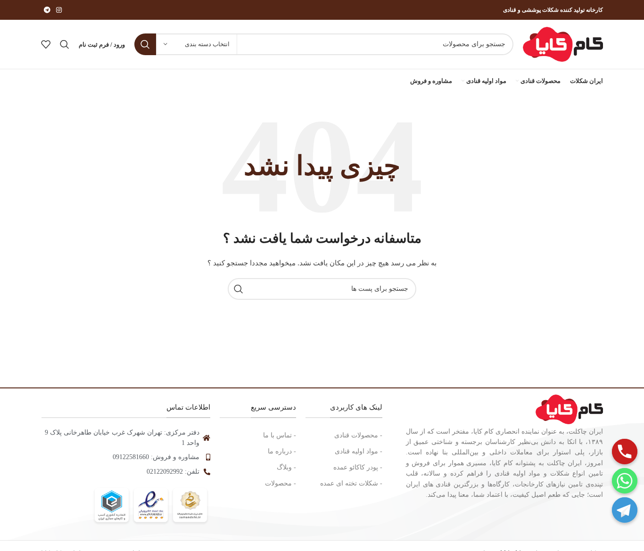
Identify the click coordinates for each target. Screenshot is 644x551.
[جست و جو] (145, 44)
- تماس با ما (279, 435)
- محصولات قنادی (358, 435)
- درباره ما (282, 451)
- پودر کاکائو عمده (357, 467)
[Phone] (624, 451)
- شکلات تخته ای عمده (351, 483)
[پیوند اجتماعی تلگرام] (47, 10)
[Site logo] (563, 43)
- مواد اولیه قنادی (358, 451)
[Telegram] (624, 510)
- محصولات (280, 483)
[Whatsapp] (624, 480)
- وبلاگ (286, 467)
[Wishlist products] (45, 44)
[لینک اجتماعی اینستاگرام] (59, 10)
